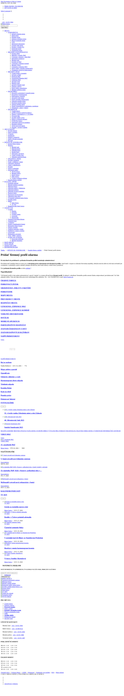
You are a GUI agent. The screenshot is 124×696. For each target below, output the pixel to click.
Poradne (10, 167)
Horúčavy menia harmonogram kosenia (19, 548)
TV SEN (4, 495)
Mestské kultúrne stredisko (15, 185)
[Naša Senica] (5, 590)
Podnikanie (11, 135)
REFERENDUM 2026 (11, 247)
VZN (13, 42)
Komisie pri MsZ (16, 62)
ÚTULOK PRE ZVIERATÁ (57, 431)
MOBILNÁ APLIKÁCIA (10, 321)
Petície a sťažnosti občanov (19, 119)
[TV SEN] (4, 591)
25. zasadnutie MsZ (8, 445)
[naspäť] (2, 498)
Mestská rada (15, 60)
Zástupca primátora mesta (19, 39)
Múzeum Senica (12, 186)
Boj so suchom (6, 362)
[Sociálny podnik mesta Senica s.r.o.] (11, 587)
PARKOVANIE (6, 292)
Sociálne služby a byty (18, 117)
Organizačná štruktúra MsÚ (20, 78)
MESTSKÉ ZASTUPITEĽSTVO (18, 52)
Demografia (15, 217)
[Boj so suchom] (12, 357)
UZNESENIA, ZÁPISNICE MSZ (13, 306)
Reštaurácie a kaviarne (14, 234)
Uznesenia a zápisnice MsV (20, 67)
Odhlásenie (7, 575)
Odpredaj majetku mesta (19, 101)
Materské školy (16, 149)
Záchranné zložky (13, 170)
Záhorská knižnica (13, 190)
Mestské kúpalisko (17, 240)
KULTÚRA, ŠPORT (10, 181)
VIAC (2, 339)
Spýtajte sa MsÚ (16, 75)
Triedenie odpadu (7, 384)
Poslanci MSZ (16, 53)
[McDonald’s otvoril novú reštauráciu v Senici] (14, 479)
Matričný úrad (16, 83)
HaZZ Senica (15, 175)
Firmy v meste (8, 608)
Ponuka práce (6, 395)
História (14, 211)
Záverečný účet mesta (18, 98)
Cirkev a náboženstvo (14, 165)
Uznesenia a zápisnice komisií (20, 63)
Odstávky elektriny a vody (11, 377)
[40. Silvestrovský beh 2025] (12, 417)
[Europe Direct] (5, 588)
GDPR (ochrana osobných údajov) (22, 112)
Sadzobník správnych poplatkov (21, 122)
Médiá (10, 201)
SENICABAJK (8, 244)
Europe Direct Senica (14, 144)
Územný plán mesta (17, 45)
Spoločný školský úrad (18, 85)
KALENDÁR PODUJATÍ (10, 491)
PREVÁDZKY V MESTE (10, 299)
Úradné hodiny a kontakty (19, 73)
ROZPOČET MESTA (9, 303)
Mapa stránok (60, 672)
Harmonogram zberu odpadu (12, 380)
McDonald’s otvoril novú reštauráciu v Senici (17, 482)
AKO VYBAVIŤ (9, 129)
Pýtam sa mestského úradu (12, 612)
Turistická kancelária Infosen (16, 219)
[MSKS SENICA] (6, 578)
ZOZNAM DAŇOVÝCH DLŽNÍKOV (15, 332)
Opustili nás (5, 373)
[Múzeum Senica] (6, 582)
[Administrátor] (56, 260)
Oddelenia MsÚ (16, 80)
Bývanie (10, 140)
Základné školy (16, 150)
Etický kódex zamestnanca (19, 88)
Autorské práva (5, 672)
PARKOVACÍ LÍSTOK (9, 284)
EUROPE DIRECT (42, 431)
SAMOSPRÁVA (13, 32)
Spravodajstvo (5, 462)
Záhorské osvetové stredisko (16, 191)
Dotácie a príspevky (13, 137)
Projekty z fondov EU (18, 47)
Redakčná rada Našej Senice (16, 206)
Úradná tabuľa (16, 111)
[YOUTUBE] (4, 16)
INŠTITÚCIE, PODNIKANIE (13, 142)
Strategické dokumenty (18, 44)
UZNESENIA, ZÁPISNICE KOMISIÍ (15, 310)
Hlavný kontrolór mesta (18, 40)
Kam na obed (6, 392)
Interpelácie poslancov (18, 58)
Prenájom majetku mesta (19, 103)
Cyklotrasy (11, 222)
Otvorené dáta (16, 116)
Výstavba (10, 134)
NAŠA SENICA (32, 431)
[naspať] (2, 406)
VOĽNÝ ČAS (8, 208)
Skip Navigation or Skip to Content (11, 1)
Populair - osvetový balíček (19, 127)
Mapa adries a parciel (9, 369)
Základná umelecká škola (19, 157)
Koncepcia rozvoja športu (15, 194)
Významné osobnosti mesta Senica (18, 198)
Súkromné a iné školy (18, 153)
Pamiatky (14, 213)
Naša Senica (15, 203)
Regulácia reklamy (17, 124)
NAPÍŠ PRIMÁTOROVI (10, 336)
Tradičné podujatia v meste (15, 229)
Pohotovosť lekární (8, 399)
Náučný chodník (13, 227)
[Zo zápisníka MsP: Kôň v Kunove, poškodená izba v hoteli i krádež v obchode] (24, 467)
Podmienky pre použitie (43, 672)
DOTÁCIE (5, 318)
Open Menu (4, 27)
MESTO (7, 31)
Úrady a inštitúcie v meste (15, 162)
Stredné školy (15, 152)
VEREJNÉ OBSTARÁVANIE (12, 314)
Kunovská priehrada (17, 239)
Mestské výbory (16, 65)
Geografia (14, 216)
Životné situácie (12, 131)
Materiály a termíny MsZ (19, 55)
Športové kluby (12, 193)
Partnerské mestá (16, 49)
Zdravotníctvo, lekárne (14, 158)
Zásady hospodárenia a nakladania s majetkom (25, 106)
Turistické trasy (12, 221)
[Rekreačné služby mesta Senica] (10, 585)
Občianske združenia (14, 163)
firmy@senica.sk (68, 277)
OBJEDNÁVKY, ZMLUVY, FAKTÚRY (16, 288)
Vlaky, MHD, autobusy (15, 235)
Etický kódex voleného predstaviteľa (22, 68)
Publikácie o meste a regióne (16, 231)
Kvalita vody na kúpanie (15, 237)
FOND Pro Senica (17, 121)
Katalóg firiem (6, 388)
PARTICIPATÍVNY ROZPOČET (13, 325)
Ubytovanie (11, 232)
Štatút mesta (15, 35)
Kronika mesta (12, 199)
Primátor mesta (16, 37)
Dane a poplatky (12, 132)
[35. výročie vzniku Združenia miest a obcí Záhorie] (19, 409)
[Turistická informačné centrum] (10, 580)
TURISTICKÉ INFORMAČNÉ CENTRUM (107, 431)
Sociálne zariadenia (13, 160)
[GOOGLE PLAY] (4, 17)
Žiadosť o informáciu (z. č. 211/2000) (22, 114)
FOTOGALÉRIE (7, 403)
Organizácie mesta (17, 50)
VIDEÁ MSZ (6, 434)
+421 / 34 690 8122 (17, 629)
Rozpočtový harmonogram (19, 94)
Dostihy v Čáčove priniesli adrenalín (17, 517)
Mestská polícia (16, 173)
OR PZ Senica (16, 172)
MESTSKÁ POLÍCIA (20, 431)
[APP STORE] (4, 19)
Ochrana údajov (15, 672)
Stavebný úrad (16, 81)
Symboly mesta (16, 214)
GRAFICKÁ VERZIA (11, 684)
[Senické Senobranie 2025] (12, 424)
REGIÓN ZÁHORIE (7, 431)
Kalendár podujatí (13, 183)
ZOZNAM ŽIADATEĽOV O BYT (14, 329)
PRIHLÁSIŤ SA (5, 576)
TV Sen (14, 204)
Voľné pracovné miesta (18, 126)
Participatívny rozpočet (18, 96)
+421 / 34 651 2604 (19, 632)
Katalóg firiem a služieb (15, 180)
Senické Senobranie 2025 (13, 427)
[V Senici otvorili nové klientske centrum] (13, 455)
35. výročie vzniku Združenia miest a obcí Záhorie (23, 413)
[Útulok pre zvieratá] (7, 593)
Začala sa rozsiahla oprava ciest (16, 507)
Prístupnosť (31, 672)
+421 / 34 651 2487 (19, 638)
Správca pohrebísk (13, 168)
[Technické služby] (6, 595)
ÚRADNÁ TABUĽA (8, 280)
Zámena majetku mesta (18, 104)
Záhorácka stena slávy (14, 196)
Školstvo (10, 145)
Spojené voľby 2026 (10, 245)
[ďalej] (4, 406)
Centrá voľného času (18, 155)
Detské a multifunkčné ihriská (16, 224)
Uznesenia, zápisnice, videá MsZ (21, 57)
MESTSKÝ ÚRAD (14, 72)
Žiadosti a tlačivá (16, 86)
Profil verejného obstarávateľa (20, 99)
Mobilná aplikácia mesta (19, 90)
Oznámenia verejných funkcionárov (22, 70)
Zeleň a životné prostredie (15, 139)
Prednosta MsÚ (16, 76)
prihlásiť (28, 268)
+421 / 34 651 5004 (7, 22)
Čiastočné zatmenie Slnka (13, 527)
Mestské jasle (15, 147)
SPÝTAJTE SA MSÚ (10, 8)
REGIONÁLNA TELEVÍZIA (75, 431)
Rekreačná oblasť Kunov (15, 226)
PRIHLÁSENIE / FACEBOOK (13, 6)
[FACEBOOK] (4, 14)
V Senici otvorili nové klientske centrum (15, 459)
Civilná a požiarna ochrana (19, 178)
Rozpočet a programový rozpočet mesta (23, 93)
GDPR (24, 672)
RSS (53, 672)
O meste (10, 209)
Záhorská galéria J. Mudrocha (16, 188)
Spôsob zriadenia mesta (18, 34)
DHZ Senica (15, 176)
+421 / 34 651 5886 (18, 635)
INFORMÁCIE (12, 109)
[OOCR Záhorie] (6, 596)
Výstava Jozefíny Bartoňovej (15, 558)
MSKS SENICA (89, 431)
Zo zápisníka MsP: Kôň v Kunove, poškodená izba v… (21, 471)
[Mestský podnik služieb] (8, 583)
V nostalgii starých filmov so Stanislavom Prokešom (23, 538)
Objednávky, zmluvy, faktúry (20, 108)
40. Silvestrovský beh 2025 (14, 420)
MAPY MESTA (9, 242)
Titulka (3, 250)
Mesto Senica (4, 448)
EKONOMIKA (12, 91)
